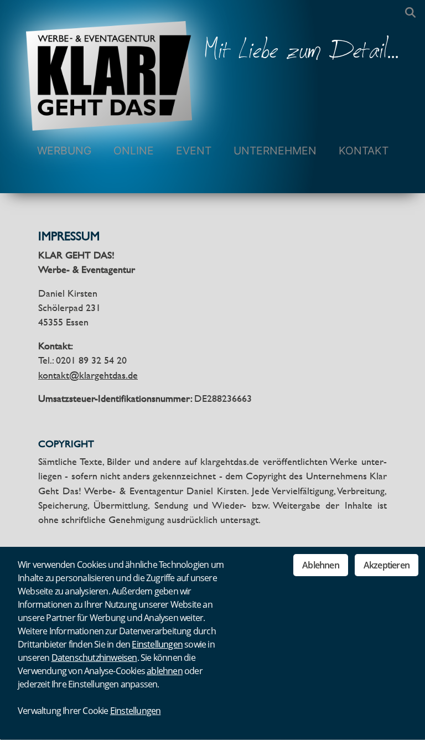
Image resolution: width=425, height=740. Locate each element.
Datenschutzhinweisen (94, 657)
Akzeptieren (387, 565)
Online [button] (133, 150)
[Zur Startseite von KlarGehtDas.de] (109, 65)
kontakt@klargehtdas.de (88, 375)
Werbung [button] (64, 150)
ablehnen (165, 671)
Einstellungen (157, 644)
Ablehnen (320, 565)
